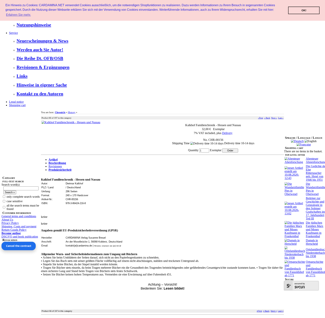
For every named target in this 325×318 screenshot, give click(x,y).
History (71, 112)
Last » (280, 118)
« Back (267, 118)
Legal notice (16, 101)
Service (13, 32)
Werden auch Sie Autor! (40, 49)
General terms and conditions (19, 216)
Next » (274, 118)
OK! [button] (303, 10)
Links (22, 76)
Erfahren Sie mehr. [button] (18, 14)
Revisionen (55, 166)
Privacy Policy (10, 223)
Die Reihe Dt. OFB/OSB (40, 58)
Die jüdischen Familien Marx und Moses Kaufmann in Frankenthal (314, 229)
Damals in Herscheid (312, 242)
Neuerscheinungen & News (42, 40)
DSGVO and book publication (20, 236)
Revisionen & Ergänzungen (43, 67)
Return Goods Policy (14, 229)
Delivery (227, 133)
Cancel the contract (18, 246)
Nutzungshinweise (34, 24)
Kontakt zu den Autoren (40, 93)
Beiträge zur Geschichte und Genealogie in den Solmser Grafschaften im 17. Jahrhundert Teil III (315, 208)
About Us (7, 219)
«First (260, 118)
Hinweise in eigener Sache (42, 84)
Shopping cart (17, 105)
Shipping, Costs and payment (19, 226)
